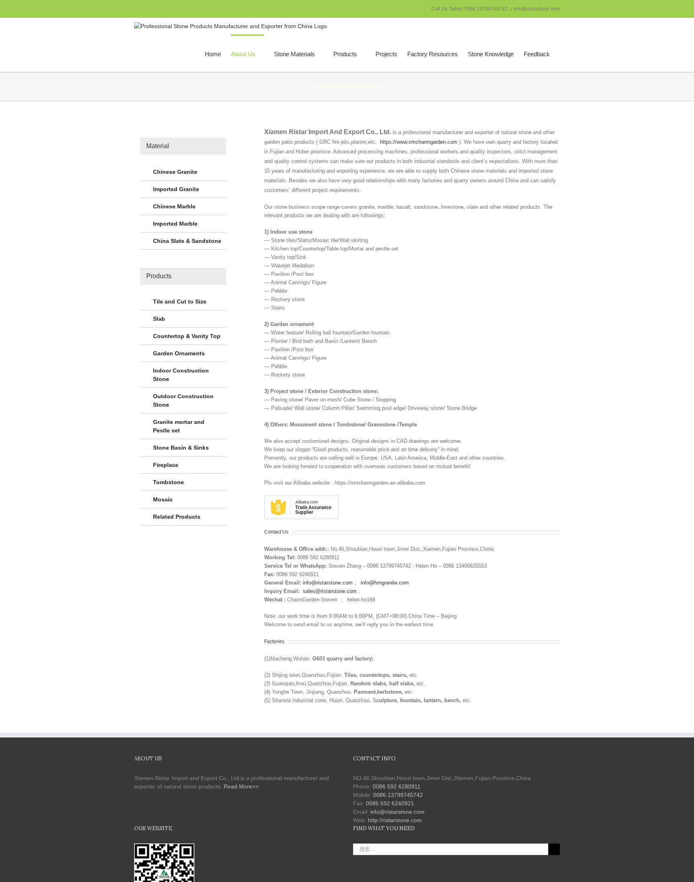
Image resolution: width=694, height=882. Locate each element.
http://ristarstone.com (395, 820)
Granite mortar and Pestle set (178, 426)
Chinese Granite (175, 172)
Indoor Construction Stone (181, 374)
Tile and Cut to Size (179, 301)
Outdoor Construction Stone (183, 400)
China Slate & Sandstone (187, 241)
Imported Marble (175, 223)
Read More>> (241, 786)
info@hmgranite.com (385, 583)
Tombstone (168, 482)
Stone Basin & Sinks (181, 447)
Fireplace (165, 465)
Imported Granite (176, 189)
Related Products (176, 516)
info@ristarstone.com (537, 9)
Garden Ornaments (179, 353)
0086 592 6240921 (390, 803)
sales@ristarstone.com (330, 591)
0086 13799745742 (398, 795)
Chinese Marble (174, 206)
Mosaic (163, 499)
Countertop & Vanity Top (186, 336)
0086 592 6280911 (396, 786)
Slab (159, 319)
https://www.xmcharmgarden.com (418, 142)
